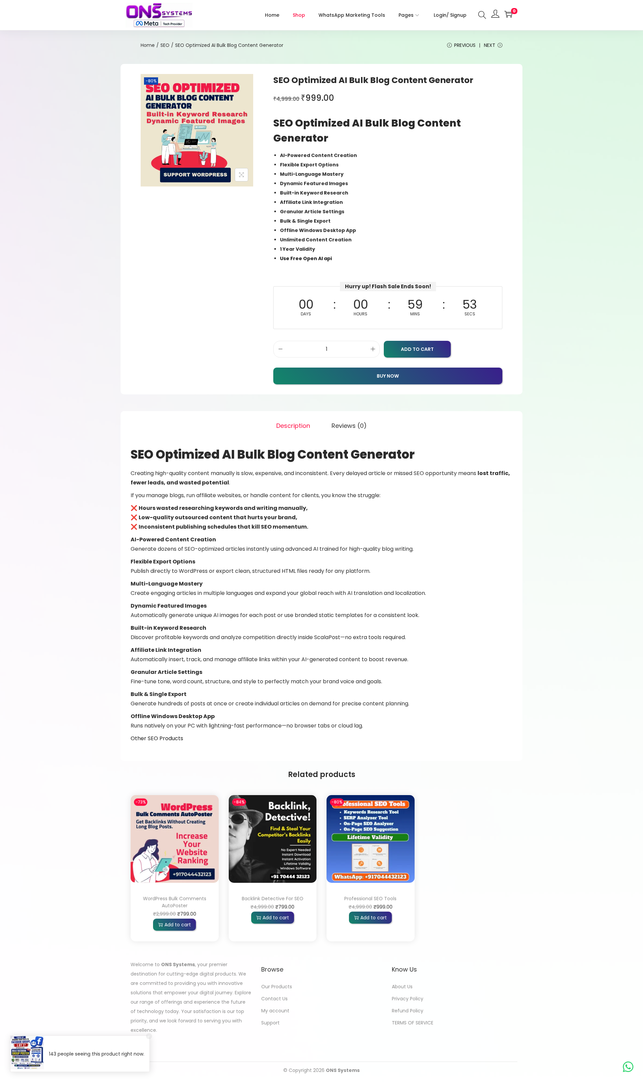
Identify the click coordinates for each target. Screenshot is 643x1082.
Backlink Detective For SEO (272, 898)
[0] (508, 14)
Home (148, 45)
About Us (402, 986)
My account (275, 1010)
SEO (164, 45)
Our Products (276, 986)
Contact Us (274, 998)
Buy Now (388, 376)
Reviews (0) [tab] (349, 425)
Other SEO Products (157, 738)
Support (270, 1022)
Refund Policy (407, 1010)
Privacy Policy (407, 998)
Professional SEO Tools (370, 898)
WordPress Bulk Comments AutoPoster (174, 902)
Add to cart (417, 349)
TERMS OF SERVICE (412, 1022)
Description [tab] (293, 425)
